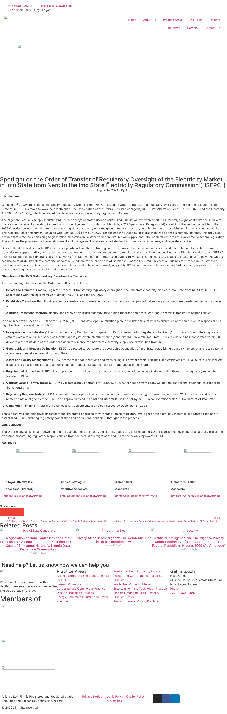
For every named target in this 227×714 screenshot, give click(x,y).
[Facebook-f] (166, 698)
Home (132, 19)
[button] (4, 512)
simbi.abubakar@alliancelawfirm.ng (83, 495)
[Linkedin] (175, 698)
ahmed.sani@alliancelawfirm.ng (136, 495)
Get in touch (182, 571)
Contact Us (212, 28)
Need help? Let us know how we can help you (55, 565)
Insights (215, 19)
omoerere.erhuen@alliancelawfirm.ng (196, 495)
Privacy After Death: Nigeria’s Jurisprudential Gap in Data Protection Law (113, 540)
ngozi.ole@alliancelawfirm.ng (23, 495)
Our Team (196, 19)
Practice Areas (172, 19)
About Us (149, 19)
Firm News (173, 28)
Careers (192, 28)
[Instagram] (157, 698)
